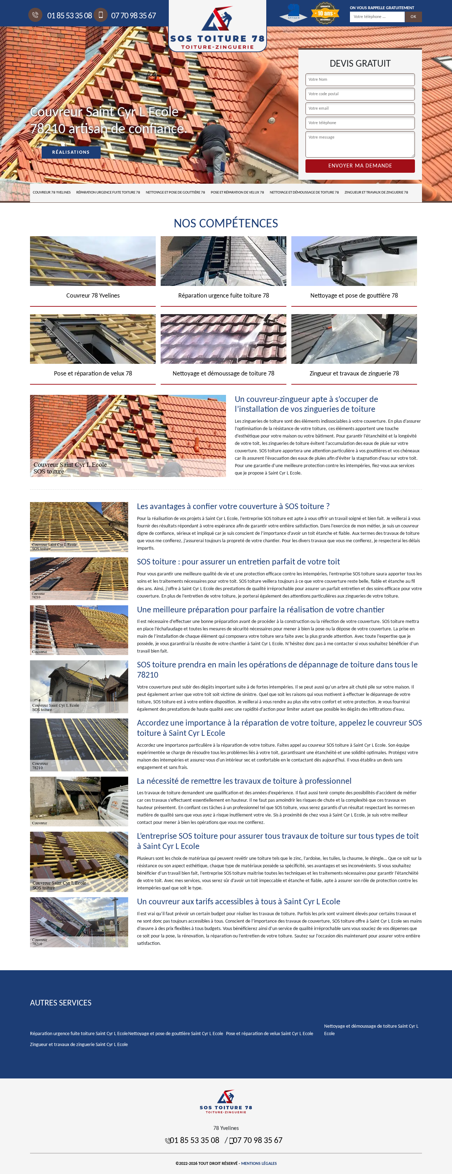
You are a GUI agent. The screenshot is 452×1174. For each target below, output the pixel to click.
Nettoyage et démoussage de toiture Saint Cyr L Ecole (371, 1030)
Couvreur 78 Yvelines (52, 193)
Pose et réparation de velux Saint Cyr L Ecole (269, 1034)
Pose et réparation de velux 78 (237, 193)
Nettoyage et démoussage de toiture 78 (304, 193)
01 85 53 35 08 (69, 16)
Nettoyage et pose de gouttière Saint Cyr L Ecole (175, 1034)
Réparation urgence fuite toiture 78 (108, 193)
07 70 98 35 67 (133, 16)
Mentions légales (259, 1164)
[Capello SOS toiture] (226, 1101)
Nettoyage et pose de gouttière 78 (175, 193)
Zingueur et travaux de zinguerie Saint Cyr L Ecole (79, 1044)
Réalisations (71, 152)
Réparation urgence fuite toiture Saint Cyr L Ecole (79, 1034)
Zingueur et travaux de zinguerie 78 (376, 193)
